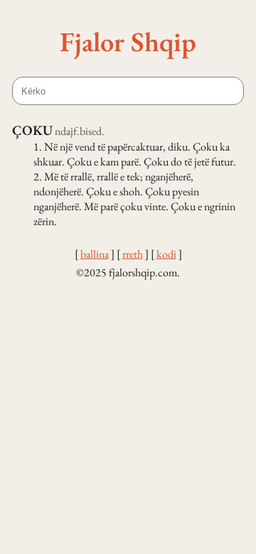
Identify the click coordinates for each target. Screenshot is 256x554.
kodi (166, 253)
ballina (94, 253)
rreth (132, 253)
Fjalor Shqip (128, 41)
